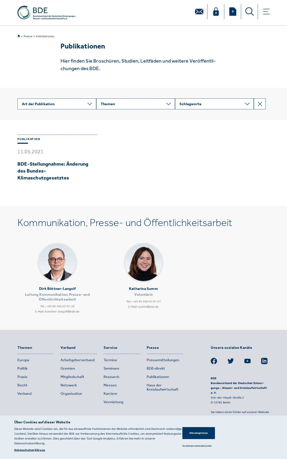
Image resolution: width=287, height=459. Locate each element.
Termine (110, 360)
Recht (22, 385)
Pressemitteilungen (163, 360)
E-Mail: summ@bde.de (143, 307)
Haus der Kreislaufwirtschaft (162, 387)
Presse (28, 36)
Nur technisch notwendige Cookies (197, 445)
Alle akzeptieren (198, 433)
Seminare (111, 368)
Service (110, 348)
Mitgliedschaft (72, 376)
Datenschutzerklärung (29, 450)
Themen (24, 348)
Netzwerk (69, 385)
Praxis (22, 376)
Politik (22, 368)
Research (111, 376)
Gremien (68, 368)
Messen (110, 385)
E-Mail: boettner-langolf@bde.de (57, 311)
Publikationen (45, 36)
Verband (68, 348)
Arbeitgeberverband (78, 360)
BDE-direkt (156, 368)
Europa (23, 360)
